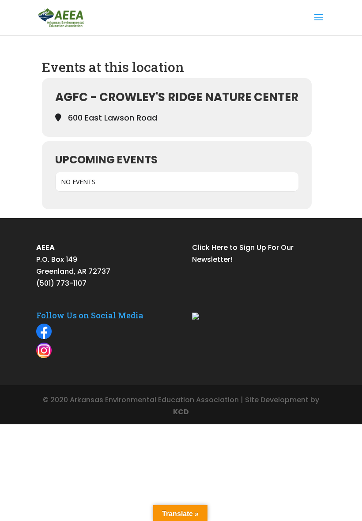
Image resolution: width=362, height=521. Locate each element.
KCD (181, 412)
